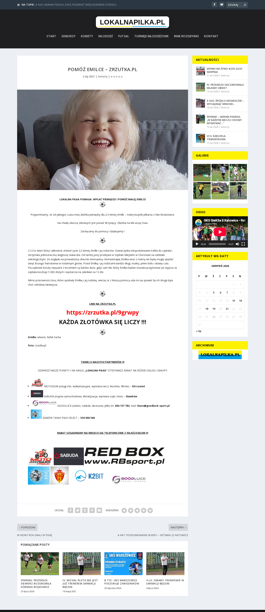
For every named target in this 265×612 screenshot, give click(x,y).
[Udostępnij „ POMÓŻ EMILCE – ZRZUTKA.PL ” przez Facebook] (70, 510)
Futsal (123, 36)
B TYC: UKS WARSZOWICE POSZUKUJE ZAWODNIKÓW (121, 582)
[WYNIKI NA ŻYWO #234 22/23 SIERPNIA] (200, 71)
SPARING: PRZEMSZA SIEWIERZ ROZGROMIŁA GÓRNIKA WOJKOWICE (36, 583)
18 (206, 308)
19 (213, 308)
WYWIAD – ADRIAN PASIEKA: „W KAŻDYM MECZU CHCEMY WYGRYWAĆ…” (224, 120)
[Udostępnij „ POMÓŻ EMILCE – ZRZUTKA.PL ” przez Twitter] (77, 510)
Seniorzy (68, 36)
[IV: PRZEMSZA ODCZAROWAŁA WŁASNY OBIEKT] (200, 87)
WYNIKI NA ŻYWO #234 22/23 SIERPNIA (224, 70)
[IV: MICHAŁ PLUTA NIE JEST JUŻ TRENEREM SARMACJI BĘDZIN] (82, 563)
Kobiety (87, 36)
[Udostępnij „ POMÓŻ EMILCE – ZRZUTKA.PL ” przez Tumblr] (85, 510)
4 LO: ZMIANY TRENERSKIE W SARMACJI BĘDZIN (165, 582)
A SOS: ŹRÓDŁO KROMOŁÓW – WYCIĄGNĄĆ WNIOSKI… (225, 102)
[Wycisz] (237, 244)
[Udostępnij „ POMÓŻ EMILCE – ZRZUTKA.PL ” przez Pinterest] (92, 510)
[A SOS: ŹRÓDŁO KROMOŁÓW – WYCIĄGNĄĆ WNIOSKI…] (200, 103)
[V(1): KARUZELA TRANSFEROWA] (200, 138)
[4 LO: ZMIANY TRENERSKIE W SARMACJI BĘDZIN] (165, 563)
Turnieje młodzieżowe (151, 36)
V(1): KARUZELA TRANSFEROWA (216, 137)
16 (240, 300)
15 (233, 300)
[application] (220, 231)
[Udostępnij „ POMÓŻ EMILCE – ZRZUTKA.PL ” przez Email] (99, 510)
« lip (198, 331)
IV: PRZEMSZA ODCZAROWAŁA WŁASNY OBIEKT (225, 86)
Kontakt (211, 36)
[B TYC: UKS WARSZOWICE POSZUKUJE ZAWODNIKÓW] (123, 563)
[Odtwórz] (197, 244)
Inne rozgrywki (186, 36)
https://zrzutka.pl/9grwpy (103, 312)
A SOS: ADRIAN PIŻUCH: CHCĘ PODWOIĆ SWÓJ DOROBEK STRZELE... (77, 4)
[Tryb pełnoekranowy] (243, 244)
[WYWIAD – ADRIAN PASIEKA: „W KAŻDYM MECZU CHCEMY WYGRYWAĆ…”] (200, 119)
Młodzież (105, 36)
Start (51, 36)
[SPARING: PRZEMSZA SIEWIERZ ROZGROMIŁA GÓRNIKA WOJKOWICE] (40, 563)
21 (227, 308)
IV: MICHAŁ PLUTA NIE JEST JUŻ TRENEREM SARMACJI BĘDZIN (80, 583)
